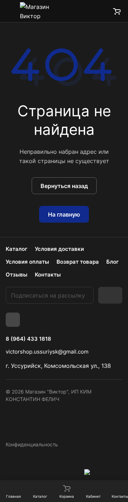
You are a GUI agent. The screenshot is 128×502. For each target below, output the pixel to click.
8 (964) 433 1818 (28, 339)
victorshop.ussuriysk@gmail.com (47, 351)
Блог (112, 261)
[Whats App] (13, 320)
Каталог (16, 248)
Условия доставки (59, 248)
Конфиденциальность (32, 444)
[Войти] (100, 11)
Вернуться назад (64, 185)
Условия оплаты (27, 261)
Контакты (48, 274)
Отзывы (16, 274)
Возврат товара (78, 261)
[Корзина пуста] (117, 11)
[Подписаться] (110, 295)
